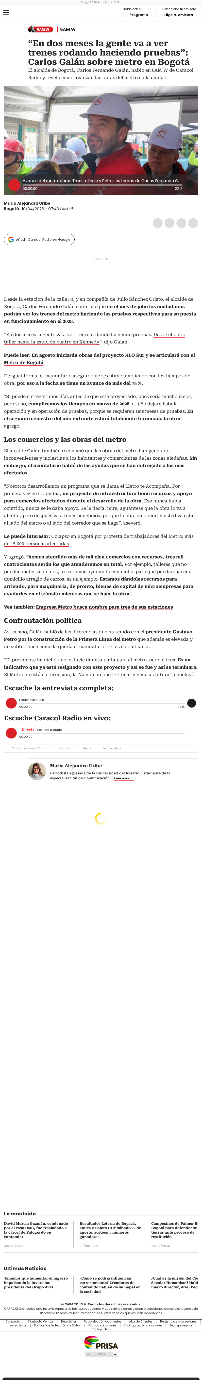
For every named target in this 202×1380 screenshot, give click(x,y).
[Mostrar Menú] (6, 12)
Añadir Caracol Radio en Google (43, 239)
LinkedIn (181, 223)
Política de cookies (102, 1325)
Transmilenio (112, 748)
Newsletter (68, 1321)
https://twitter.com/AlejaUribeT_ (53, 203)
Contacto (12, 1321)
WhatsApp (193, 223)
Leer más (121, 778)
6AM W (68, 29)
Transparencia (180, 1325)
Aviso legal (18, 1325)
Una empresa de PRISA (101, 1342)
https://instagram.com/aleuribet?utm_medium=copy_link (59, 203)
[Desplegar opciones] (189, 184)
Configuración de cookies (143, 1325)
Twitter (169, 223)
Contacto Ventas (40, 1321)
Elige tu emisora (178, 15)
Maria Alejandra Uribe (27, 203)
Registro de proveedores (178, 1321)
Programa (139, 14)
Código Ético (101, 1329)
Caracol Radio (23, 12)
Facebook (158, 223)
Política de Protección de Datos (57, 1325)
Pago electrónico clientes (102, 1321)
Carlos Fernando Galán (30, 748)
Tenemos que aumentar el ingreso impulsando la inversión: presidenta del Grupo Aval (36, 1282)
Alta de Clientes (140, 1321)
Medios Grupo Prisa (101, 1354)
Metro (87, 748)
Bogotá (11, 209)
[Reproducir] (14, 185)
